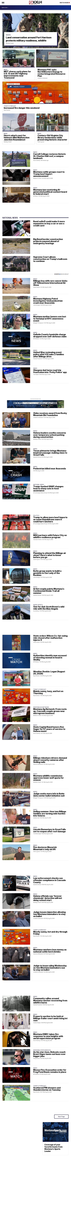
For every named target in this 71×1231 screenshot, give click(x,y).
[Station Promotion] (35, 404)
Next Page (61, 1116)
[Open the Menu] (3, 2)
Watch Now (64, 2)
